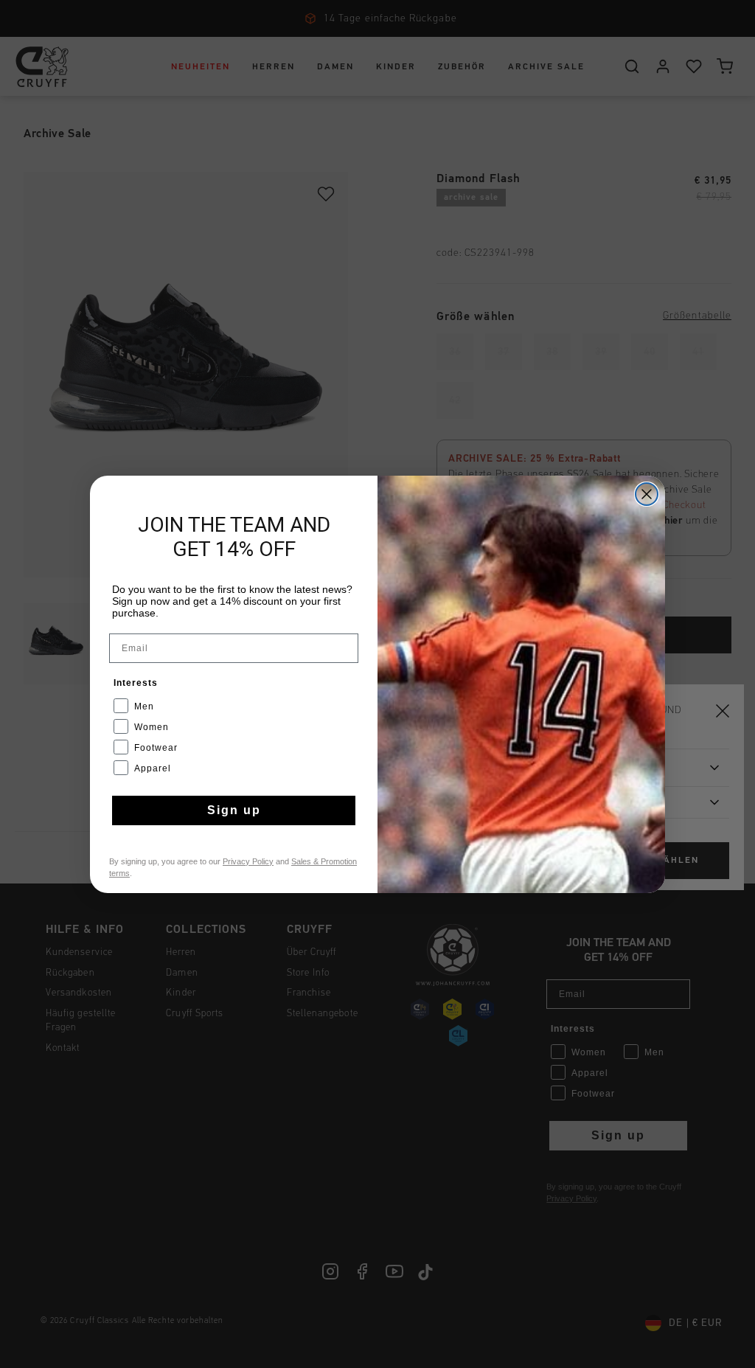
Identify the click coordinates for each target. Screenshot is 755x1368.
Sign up (234, 810)
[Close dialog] (647, 494)
